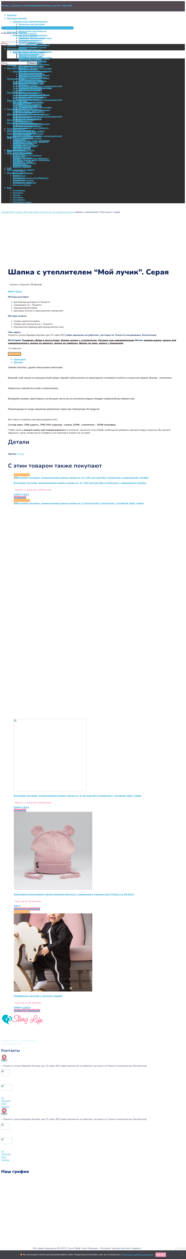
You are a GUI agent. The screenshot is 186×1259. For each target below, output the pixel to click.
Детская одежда (32, 212)
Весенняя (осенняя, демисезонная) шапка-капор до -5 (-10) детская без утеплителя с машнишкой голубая (80, 483)
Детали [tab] (18, 362)
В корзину (14, 354)
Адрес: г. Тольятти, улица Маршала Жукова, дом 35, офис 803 (36, 5)
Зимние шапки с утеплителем (79, 340)
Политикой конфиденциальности (137, 1254)
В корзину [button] (20, 497)
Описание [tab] (20, 359)
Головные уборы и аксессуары (40, 340)
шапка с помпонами (111, 343)
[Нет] (182, 1254)
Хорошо (161, 1254)
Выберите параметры (27, 909)
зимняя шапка (152, 340)
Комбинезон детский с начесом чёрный (38, 996)
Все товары (16, 212)
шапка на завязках (66, 343)
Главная (5, 212)
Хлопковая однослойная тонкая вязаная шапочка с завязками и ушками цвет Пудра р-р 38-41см (74, 894)
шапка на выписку (41, 343)
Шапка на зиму (88, 343)
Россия (20, 453)
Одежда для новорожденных (58, 212)
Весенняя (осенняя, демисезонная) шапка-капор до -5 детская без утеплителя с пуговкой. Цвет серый (77, 795)
